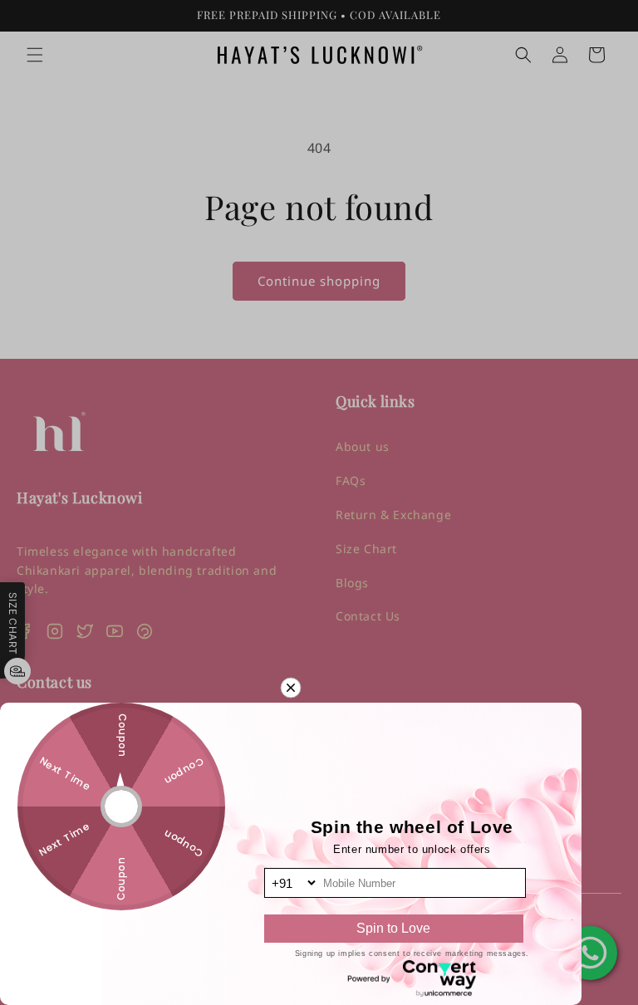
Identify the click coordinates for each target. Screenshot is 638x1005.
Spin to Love (393, 928)
